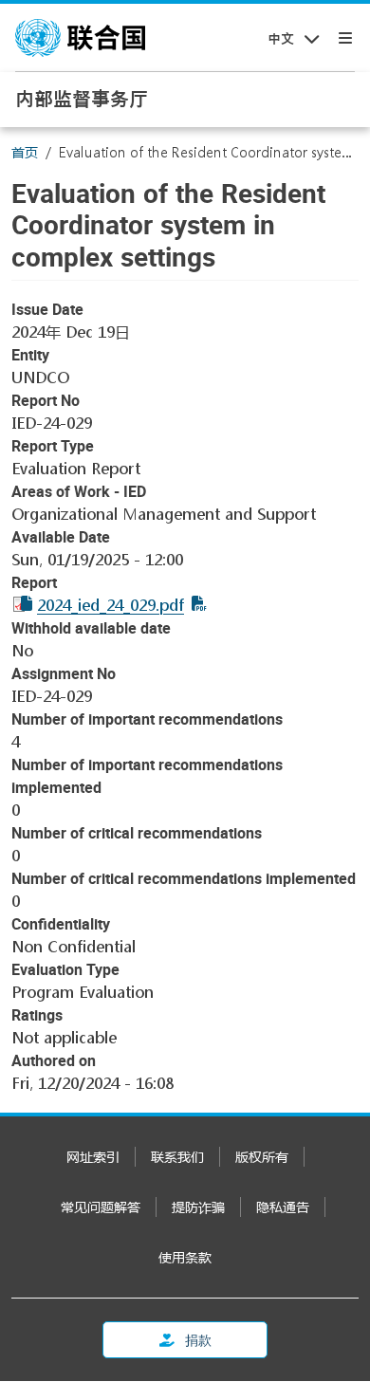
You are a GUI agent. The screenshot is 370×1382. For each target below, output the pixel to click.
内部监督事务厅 (81, 98)
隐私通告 (282, 1207)
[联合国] (80, 38)
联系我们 (177, 1157)
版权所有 (261, 1157)
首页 (24, 152)
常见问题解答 (100, 1207)
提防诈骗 (198, 1207)
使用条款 (185, 1257)
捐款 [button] (197, 1340)
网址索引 (93, 1157)
